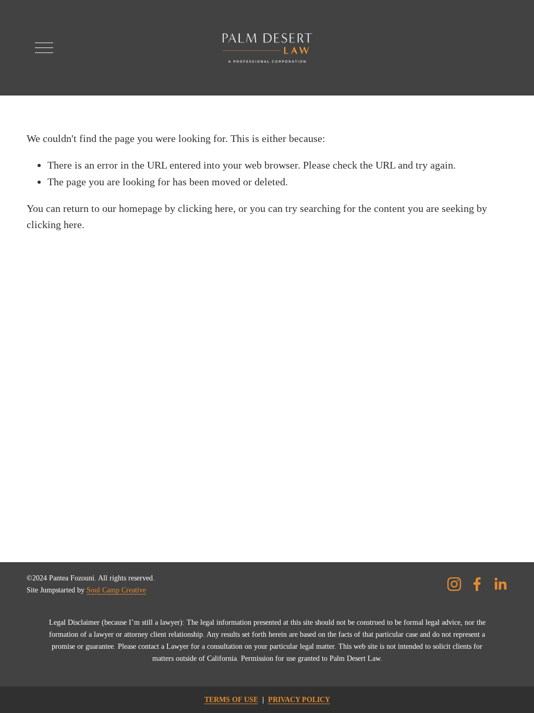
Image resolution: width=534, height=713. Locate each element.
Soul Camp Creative (116, 590)
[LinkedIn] (500, 584)
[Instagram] (454, 584)
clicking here (205, 208)
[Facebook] (477, 584)
